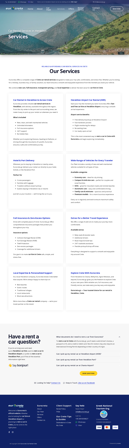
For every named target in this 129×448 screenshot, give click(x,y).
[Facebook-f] (9, 432)
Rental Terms (81, 9)
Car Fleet (48, 9)
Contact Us (96, 9)
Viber (31, 2)
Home (30, 9)
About (40, 9)
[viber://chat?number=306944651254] (29, 2)
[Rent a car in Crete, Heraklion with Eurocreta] (21, 406)
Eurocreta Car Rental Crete (29, 443)
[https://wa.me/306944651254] (19, 2)
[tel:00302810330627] (6, 2)
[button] (116, 9)
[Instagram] (13, 432)
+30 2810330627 (11, 2)
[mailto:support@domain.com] (93, 2)
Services (61, 9)
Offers (71, 9)
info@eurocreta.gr (100, 2)
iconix (119, 443)
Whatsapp (23, 2)
